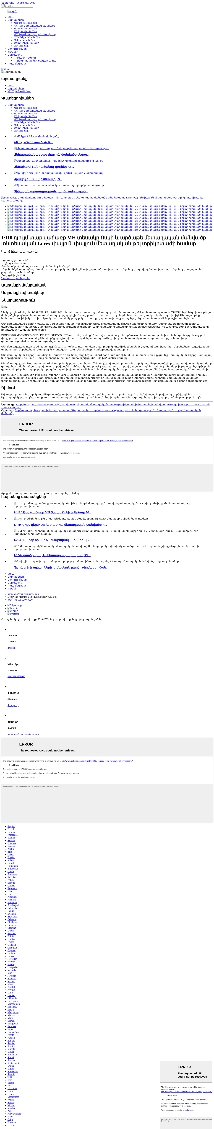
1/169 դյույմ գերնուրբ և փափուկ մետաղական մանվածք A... (60, 524)
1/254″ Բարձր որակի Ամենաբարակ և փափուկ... (51, 540)
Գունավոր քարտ (25, 57)
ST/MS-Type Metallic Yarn (27, 37)
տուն (11, 17)
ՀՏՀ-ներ (13, 51)
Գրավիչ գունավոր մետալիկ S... (38, 179)
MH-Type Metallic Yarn (25, 22)
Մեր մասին (15, 54)
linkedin (12, 647)
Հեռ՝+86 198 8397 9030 (20, 599)
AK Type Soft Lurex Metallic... (33, 142)
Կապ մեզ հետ (17, 63)
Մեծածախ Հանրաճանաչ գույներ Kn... (44, 166)
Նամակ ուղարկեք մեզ (15, 278)
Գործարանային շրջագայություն (35, 60)
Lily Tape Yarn (21, 45)
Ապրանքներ (16, 20)
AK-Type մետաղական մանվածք (34, 25)
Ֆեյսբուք (13, 705)
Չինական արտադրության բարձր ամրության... (51, 191)
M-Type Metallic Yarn (25, 40)
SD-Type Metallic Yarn (25, 28)
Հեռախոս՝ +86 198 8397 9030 (18, 2)
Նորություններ (17, 48)
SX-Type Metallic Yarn (25, 31)
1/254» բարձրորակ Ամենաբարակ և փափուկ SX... (52, 555)
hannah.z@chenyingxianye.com (23, 594)
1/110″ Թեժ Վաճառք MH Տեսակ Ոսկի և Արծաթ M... (52, 512)
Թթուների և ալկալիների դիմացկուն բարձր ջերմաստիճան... (61, 567)
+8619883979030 (16, 676)
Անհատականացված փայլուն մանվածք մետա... (51, 154)
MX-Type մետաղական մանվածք (35, 34)
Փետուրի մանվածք (26, 43)
